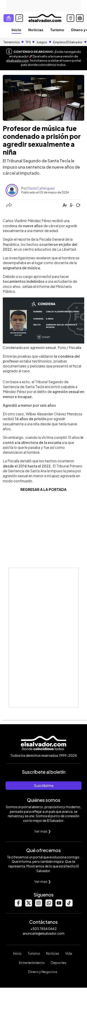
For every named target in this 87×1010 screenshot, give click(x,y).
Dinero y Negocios (42, 972)
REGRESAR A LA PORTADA (43, 489)
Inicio (16, 29)
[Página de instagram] (38, 905)
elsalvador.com (17, 60)
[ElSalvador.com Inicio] (45, 17)
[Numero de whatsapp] (48, 905)
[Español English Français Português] (80, 18)
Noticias (35, 29)
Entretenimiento (32, 962)
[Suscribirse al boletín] (8, 18)
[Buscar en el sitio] (19, 18)
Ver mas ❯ (42, 831)
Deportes (58, 962)
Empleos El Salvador (67, 42)
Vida (68, 953)
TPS (28, 42)
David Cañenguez (41, 188)
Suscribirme (44, 785)
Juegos (41, 42)
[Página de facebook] (18, 905)
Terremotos (11, 42)
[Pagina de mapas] (70, 18)
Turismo (57, 29)
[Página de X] (28, 905)
